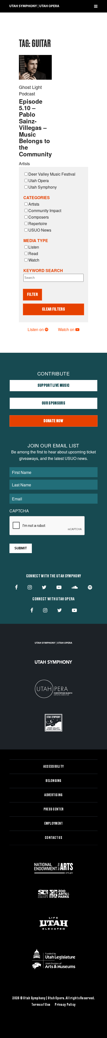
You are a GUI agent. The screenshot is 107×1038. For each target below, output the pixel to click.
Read (33, 253)
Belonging (53, 781)
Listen (33, 247)
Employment (53, 823)
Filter (32, 295)
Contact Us (53, 838)
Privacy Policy (65, 1005)
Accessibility (53, 766)
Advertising (53, 795)
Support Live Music (54, 385)
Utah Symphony (42, 187)
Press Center (53, 809)
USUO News (39, 230)
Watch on (66, 329)
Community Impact (44, 210)
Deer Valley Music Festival (51, 174)
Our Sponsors (53, 403)
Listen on (36, 329)
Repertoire (37, 223)
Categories (36, 197)
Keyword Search (43, 270)
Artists (33, 204)
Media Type (35, 240)
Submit (20, 548)
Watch (33, 260)
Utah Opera (38, 180)
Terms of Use (40, 1005)
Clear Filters (53, 309)
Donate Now (53, 421)
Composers (38, 217)
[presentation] (47, 526)
